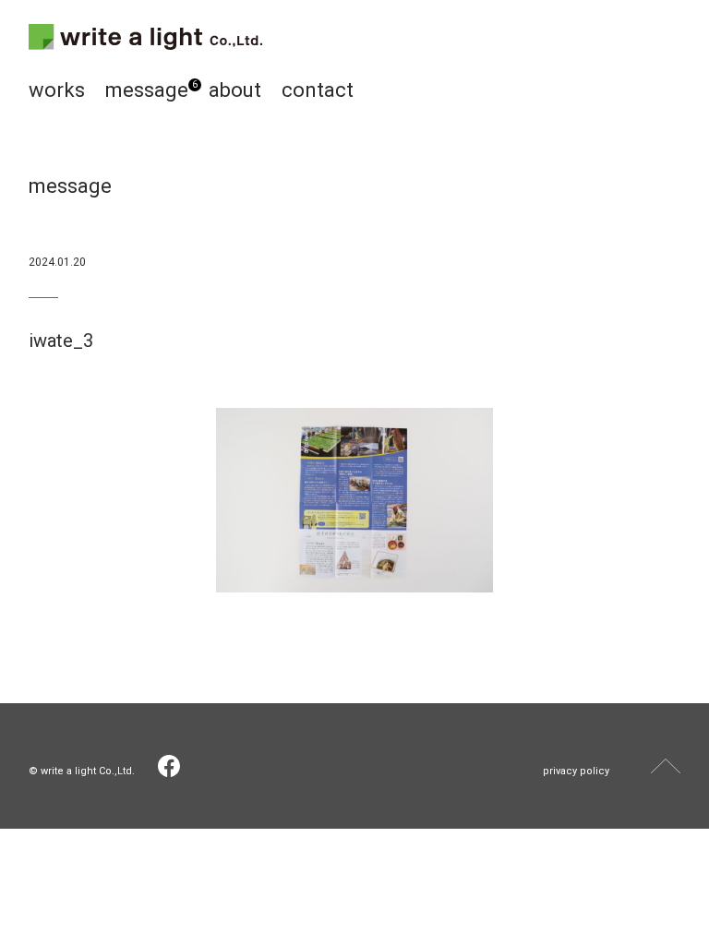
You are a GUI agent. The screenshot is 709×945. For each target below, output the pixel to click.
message (146, 90)
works (57, 90)
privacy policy (576, 771)
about (235, 90)
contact (318, 90)
